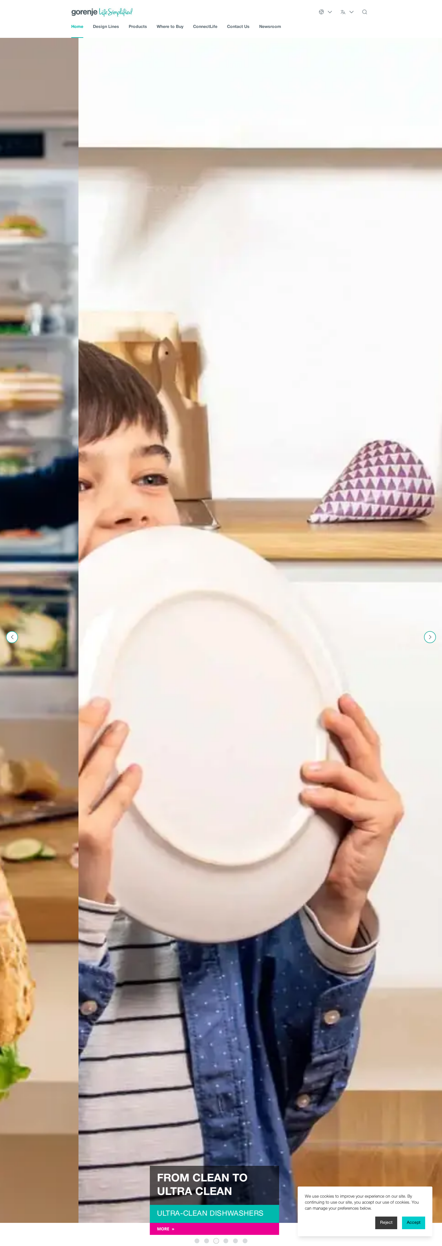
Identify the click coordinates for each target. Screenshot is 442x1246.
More (87, 1229)
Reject (386, 1223)
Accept (413, 1223)
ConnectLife (205, 27)
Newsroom (270, 27)
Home (77, 27)
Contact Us (238, 27)
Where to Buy (170, 27)
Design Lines (106, 27)
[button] (197, 1240)
